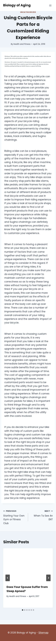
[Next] (48, 578)
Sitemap (43, 632)
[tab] (22, 610)
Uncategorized (28, 12)
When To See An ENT (43, 515)
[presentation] (28, 565)
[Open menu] (50, 5)
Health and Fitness (21, 44)
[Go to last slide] (7, 578)
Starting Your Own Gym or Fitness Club (13, 517)
